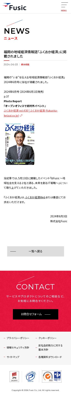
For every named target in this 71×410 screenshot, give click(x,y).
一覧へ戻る (35, 251)
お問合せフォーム (31, 314)
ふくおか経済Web (35, 197)
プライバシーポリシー (18, 338)
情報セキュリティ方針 (18, 347)
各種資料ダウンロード (50, 357)
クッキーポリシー (47, 338)
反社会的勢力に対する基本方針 (50, 347)
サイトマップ (13, 357)
